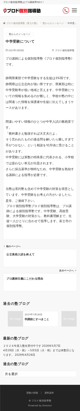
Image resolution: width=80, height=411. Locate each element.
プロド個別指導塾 (64, 50)
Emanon (47, 405)
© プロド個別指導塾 (40, 400)
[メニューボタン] (74, 10)
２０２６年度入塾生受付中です (22, 345)
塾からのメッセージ (19, 34)
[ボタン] (66, 10)
